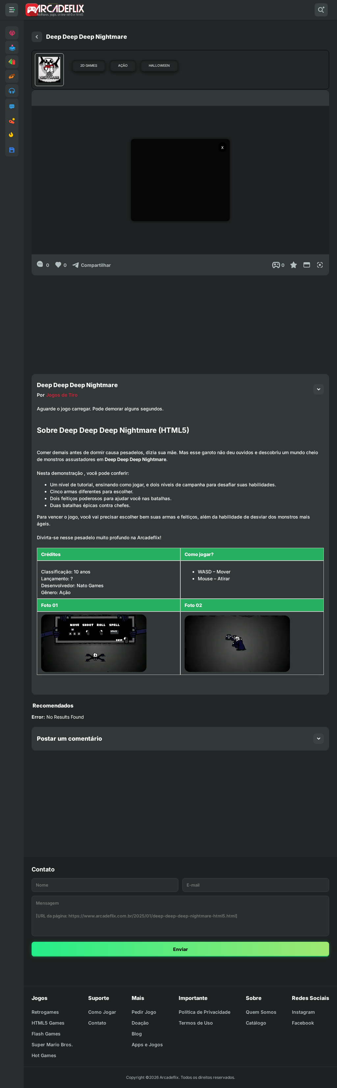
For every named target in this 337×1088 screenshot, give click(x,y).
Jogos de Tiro (62, 395)
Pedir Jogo (144, 1012)
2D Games (88, 65)
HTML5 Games (48, 1023)
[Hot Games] (11, 135)
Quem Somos (261, 1012)
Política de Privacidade (204, 1012)
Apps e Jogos (147, 1044)
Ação (123, 65)
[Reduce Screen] (307, 264)
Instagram (303, 1012)
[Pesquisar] (321, 9)
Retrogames (45, 1012)
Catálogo (256, 1023)
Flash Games (46, 1033)
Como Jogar (102, 1012)
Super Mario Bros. (52, 1044)
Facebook (303, 1023)
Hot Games (44, 1055)
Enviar (180, 949)
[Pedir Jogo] (11, 106)
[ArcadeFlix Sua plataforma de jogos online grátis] (54, 10)
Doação (140, 1023)
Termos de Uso (196, 1023)
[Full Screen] (320, 264)
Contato (97, 1023)
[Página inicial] (37, 37)
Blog (137, 1033)
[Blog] (11, 120)
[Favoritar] (294, 264)
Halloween (159, 65)
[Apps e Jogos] (11, 149)
